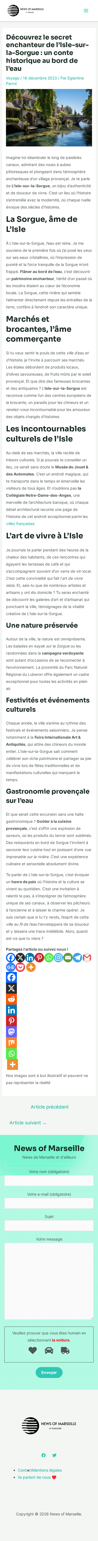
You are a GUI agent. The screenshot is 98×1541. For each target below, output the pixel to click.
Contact (25, 1470)
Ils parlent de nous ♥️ (37, 1477)
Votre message (49, 1239)
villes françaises (20, 523)
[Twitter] (54, 1455)
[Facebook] (11, 957)
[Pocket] (20, 967)
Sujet (49, 1216)
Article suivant (28, 1122)
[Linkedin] (30, 957)
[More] (31, 967)
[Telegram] (77, 957)
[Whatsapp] (49, 957)
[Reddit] (11, 999)
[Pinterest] (39, 957)
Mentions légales (47, 1470)
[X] (20, 957)
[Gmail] (87, 957)
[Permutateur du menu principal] (85, 10)
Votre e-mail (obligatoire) (49, 1194)
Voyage (12, 78)
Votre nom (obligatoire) (49, 1171)
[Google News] (11, 967)
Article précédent (50, 1107)
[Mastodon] (11, 1031)
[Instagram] (58, 957)
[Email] (68, 957)
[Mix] (11, 1042)
